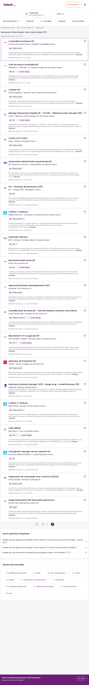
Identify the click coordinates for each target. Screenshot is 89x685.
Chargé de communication (35, 580)
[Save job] (85, 41)
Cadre (77, 573)
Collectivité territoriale (45, 586)
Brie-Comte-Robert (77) (25, 27)
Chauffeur (60, 580)
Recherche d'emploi (8, 27)
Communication (70, 586)
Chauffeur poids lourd (17, 586)
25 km (59, 14)
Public (38, 573)
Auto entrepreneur (57, 573)
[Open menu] (84, 4)
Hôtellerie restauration (17, 573)
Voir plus (79, 55)
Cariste (11, 580)
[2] (52, 524)
